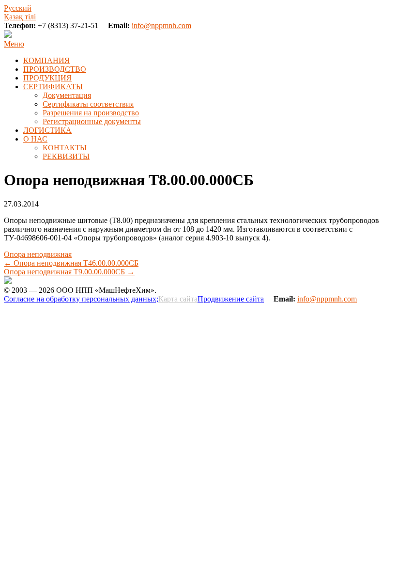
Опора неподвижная (38, 254)
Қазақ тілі (20, 17)
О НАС (35, 139)
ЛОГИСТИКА (47, 130)
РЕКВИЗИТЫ (66, 156)
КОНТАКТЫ (65, 147)
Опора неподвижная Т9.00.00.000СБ (69, 272)
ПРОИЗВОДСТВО (54, 69)
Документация (67, 95)
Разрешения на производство (91, 113)
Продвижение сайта (231, 299)
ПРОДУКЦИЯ (47, 78)
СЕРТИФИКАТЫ (53, 86)
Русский (17, 8)
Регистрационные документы (92, 121)
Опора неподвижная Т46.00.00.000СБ (71, 263)
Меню (14, 44)
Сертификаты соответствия (88, 104)
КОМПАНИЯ (46, 60)
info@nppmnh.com (161, 25)
